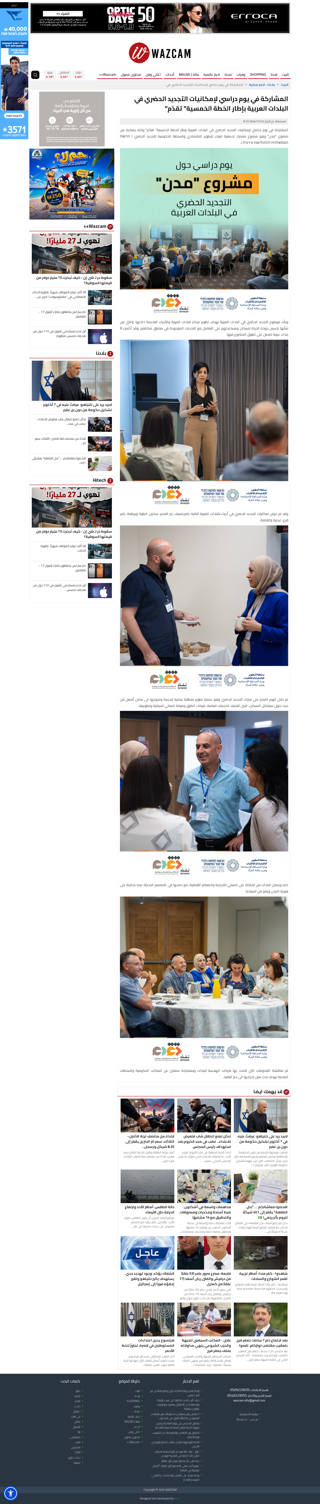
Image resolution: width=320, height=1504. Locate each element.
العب (79, 1442)
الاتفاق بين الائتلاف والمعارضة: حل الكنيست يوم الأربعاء (178, 1435)
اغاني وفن (153, 74)
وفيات (240, 74)
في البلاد (77, 1416)
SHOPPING (258, 74)
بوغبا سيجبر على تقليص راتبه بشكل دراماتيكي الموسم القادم (178, 1477)
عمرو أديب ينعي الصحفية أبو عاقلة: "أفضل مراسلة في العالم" (178, 1468)
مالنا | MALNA (189, 74)
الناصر (79, 1401)
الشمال (78, 1426)
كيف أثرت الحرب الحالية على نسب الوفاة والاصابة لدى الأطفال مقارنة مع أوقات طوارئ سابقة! (180, 1404)
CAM (79, 1452)
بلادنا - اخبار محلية (262, 84)
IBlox (177, 1498)
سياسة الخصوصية (251, 1414)
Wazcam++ (107, 74)
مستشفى (77, 1437)
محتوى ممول (131, 74)
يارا (80, 1431)
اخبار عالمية (212, 74)
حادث (79, 1406)
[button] (10, 1493)
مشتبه (79, 1462)
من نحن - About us (249, 1419)
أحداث (169, 74)
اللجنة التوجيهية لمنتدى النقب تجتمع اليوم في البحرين (177, 1444)
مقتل (79, 1421)
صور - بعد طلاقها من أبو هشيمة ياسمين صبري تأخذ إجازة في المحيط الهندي (179, 1453)
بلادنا (274, 74)
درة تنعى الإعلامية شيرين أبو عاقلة (183, 1460)
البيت (285, 74)
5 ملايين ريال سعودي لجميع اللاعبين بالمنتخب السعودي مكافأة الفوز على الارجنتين (177, 1416)
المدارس (77, 1447)
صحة (228, 74)
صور (80, 1390)
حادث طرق (76, 1457)
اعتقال (78, 1411)
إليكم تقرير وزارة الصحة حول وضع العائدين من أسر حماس (177, 1393)
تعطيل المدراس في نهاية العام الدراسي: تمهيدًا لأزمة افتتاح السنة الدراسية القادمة (179, 1425)
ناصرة (79, 1396)
